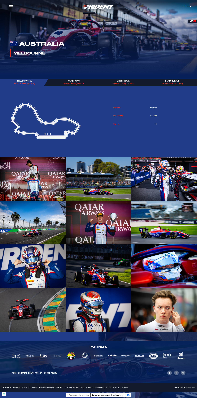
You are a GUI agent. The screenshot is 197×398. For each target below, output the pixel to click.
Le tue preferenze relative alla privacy (108, 395)
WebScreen (190, 387)
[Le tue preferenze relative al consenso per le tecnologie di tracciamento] (4, 394)
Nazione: (117, 108)
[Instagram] (183, 373)
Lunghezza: (118, 116)
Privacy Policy (35, 373)
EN (189, 6)
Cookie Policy (50, 373)
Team (14, 373)
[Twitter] (176, 373)
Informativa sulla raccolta (78, 395)
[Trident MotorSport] (98, 6)
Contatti (22, 373)
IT (184, 6)
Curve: (116, 124)
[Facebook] (169, 373)
